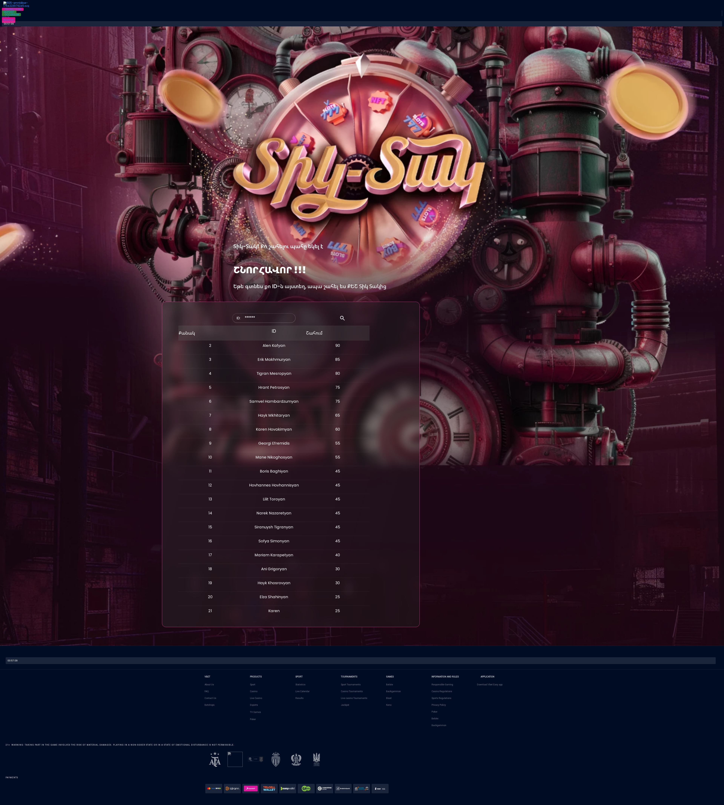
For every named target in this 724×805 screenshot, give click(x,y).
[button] (13, 9)
